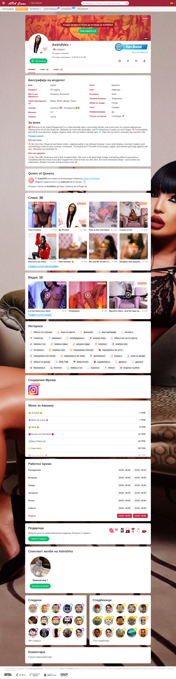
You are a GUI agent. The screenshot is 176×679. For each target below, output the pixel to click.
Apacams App (82, 9)
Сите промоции (51, 9)
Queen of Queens (91, 178)
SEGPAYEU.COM (72, 668)
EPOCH (62, 668)
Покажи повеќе (36, 136)
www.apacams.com (36, 668)
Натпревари (66, 9)
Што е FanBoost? (140, 52)
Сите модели (8, 9)
